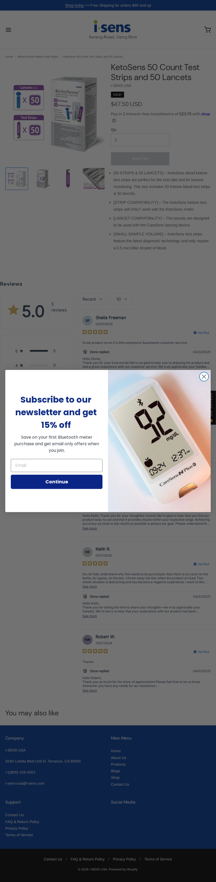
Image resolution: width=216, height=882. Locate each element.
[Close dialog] (204, 376)
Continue (56, 481)
